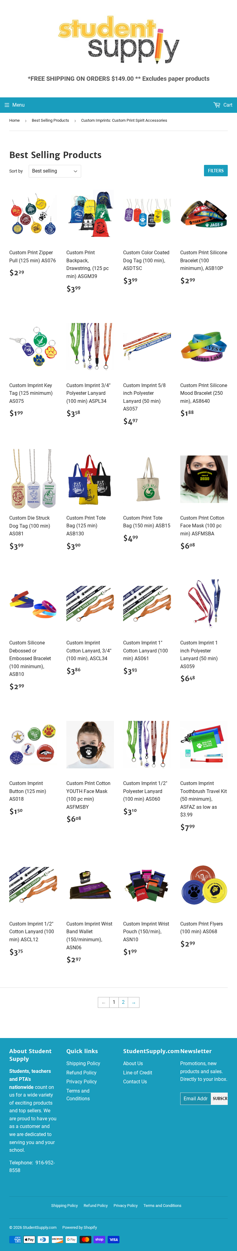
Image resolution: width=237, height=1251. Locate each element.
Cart (227, 105)
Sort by (16, 171)
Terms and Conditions (162, 1205)
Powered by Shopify (79, 1227)
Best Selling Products (50, 120)
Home (14, 120)
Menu (18, 105)
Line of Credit (137, 1073)
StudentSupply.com (39, 1227)
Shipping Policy (83, 1063)
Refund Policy (81, 1073)
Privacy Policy (81, 1082)
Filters (216, 170)
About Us (133, 1063)
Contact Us (135, 1082)
